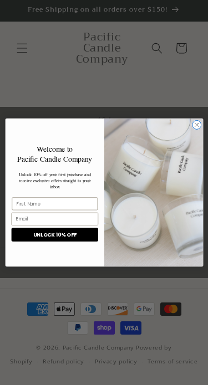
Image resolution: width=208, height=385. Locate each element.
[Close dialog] (196, 124)
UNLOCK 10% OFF (54, 234)
